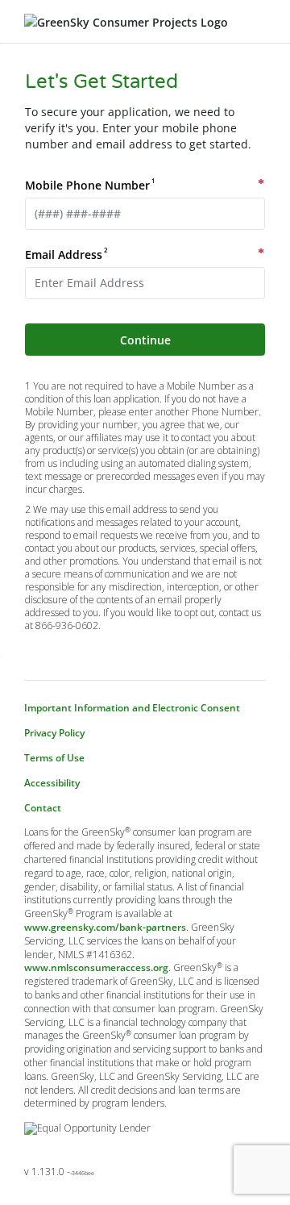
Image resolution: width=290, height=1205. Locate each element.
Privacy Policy (54, 733)
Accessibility (52, 783)
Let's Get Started (101, 82)
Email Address (65, 254)
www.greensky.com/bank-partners (105, 927)
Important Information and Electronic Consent (132, 708)
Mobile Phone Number (89, 185)
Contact (42, 808)
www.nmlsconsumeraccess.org (96, 967)
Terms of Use (54, 758)
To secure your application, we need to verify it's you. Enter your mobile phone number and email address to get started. (138, 128)
